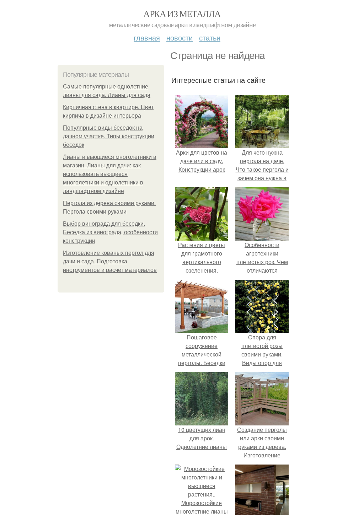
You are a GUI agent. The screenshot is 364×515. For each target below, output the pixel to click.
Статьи (209, 37)
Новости (179, 37)
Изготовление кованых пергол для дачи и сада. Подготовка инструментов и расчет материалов (110, 261)
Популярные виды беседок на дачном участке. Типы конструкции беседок (108, 136)
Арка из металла (181, 13)
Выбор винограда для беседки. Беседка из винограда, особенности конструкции (110, 232)
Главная (147, 37)
